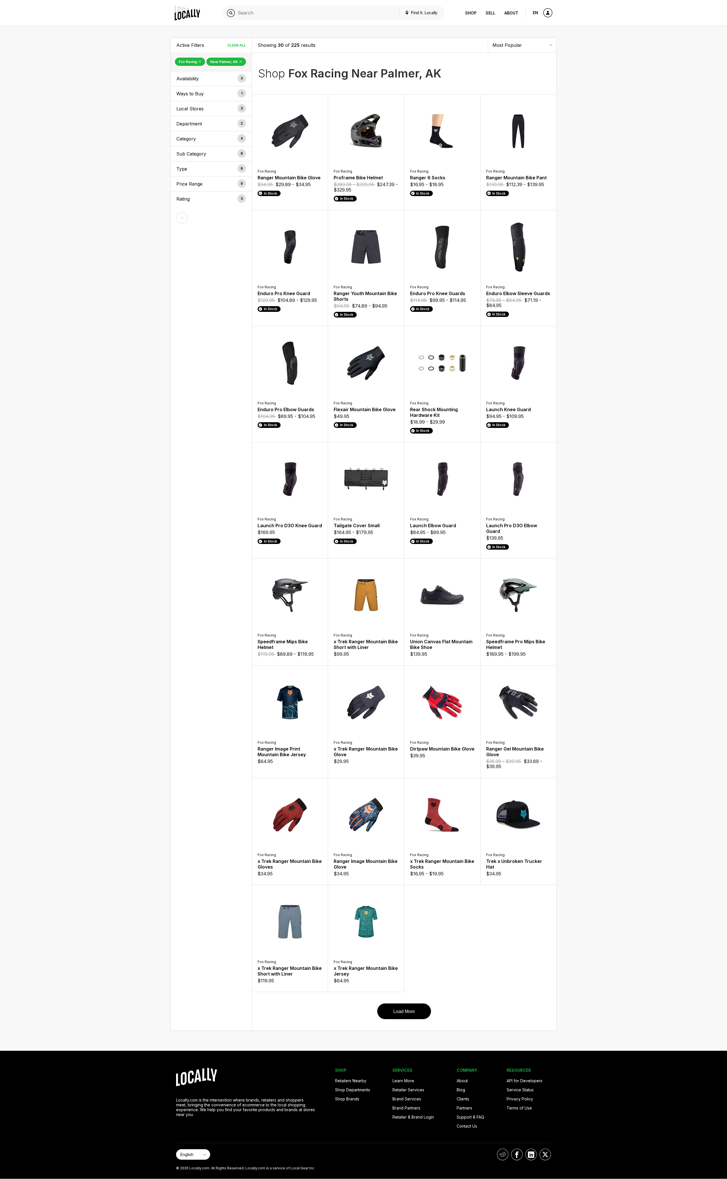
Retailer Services (408, 1089)
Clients (463, 1098)
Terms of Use (519, 1108)
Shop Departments (352, 1089)
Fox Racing (188, 62)
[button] (211, 78)
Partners (464, 1108)
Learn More (403, 1080)
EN (535, 12)
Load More (404, 1011)
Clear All (236, 45)
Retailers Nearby (350, 1080)
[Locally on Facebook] (517, 1154)
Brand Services (406, 1098)
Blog (461, 1089)
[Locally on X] (545, 1154)
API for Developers (524, 1080)
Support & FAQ (470, 1117)
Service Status (520, 1089)
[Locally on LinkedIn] (531, 1154)
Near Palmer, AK (224, 62)
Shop (471, 12)
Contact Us (467, 1126)
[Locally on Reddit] (502, 1154)
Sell (490, 12)
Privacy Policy (520, 1098)
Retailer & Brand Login (413, 1117)
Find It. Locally (424, 12)
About (511, 12)
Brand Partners (406, 1108)
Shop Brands (347, 1098)
